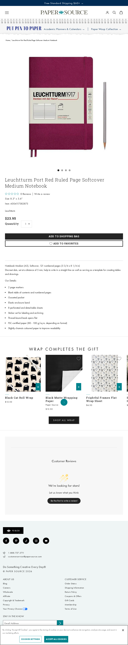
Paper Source (52, 405)
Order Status (70, 583)
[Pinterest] (16, 541)
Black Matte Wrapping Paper (62, 399)
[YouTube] (46, 541)
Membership (70, 604)
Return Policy (71, 592)
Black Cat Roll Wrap (19, 397)
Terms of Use (70, 609)
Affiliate (6, 596)
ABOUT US (8, 579)
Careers (6, 587)
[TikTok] (26, 541)
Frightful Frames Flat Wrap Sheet (101, 399)
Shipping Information (74, 587)
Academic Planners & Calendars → (64, 29)
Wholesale (8, 592)
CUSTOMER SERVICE (75, 579)
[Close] (123, 630)
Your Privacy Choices (12, 609)
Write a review (42, 194)
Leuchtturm (10, 210)
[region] (64, 106)
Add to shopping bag (64, 236)
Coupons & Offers (73, 596)
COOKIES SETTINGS (30, 639)
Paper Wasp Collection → (106, 29)
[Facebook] (6, 541)
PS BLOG (16, 530)
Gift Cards (69, 600)
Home (8, 40)
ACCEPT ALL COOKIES (56, 639)
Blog (5, 583)
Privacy (6, 604)
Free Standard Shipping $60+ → (64, 3)
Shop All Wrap (64, 420)
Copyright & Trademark (14, 600)
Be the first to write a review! (64, 501)
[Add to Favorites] (38, 358)
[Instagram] (36, 541)
